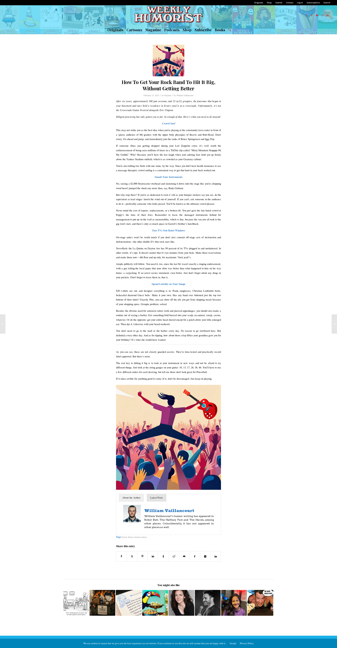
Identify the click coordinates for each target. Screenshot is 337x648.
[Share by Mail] (184, 556)
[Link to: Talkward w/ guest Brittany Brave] (234, 603)
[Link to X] (306, 15)
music (144, 537)
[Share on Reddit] (174, 556)
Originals (258, 2)
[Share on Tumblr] (163, 556)
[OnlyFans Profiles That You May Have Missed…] (334, 324)
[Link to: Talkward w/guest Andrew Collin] (208, 603)
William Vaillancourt (184, 95)
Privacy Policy (247, 643)
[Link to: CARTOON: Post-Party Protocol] (76, 603)
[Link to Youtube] (317, 15)
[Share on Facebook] (121, 556)
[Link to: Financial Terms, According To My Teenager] (129, 603)
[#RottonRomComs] (2, 324)
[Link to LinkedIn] (327, 15)
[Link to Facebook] (312, 15)
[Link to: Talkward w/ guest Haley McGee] (181, 603)
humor (137, 537)
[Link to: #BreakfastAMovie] (260, 603)
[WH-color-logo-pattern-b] (168, 15)
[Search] (229, 29)
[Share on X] (132, 556)
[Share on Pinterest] (142, 556)
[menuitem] (258, 3)
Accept (233, 643)
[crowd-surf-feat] (168, 60)
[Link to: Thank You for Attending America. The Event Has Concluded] (102, 603)
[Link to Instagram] (322, 15)
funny (130, 537)
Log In (300, 2)
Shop (269, 2)
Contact (289, 2)
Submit (278, 2)
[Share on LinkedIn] (153, 556)
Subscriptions (313, 2)
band (124, 537)
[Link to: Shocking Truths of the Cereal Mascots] (155, 603)
